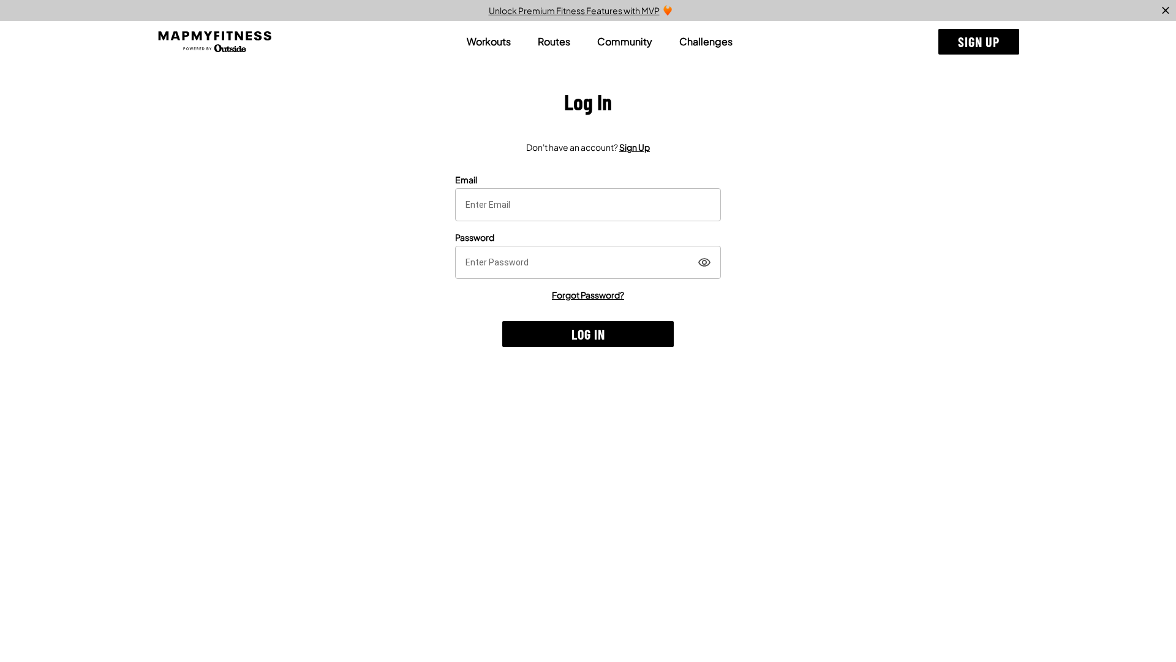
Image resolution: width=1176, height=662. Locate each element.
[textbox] (588, 204)
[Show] (704, 262)
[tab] (488, 42)
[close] (1166, 10)
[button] (978, 42)
